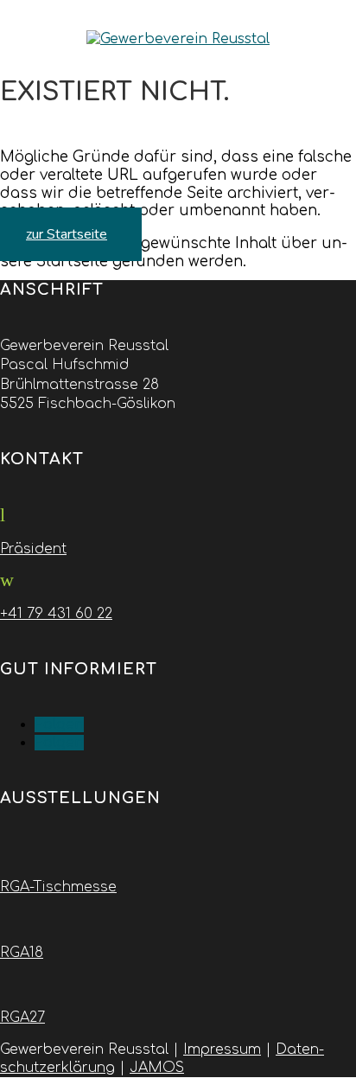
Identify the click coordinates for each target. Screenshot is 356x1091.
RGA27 (22, 1017)
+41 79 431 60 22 (56, 614)
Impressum (222, 1049)
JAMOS (157, 1067)
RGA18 (21, 952)
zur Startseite (66, 234)
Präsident (33, 549)
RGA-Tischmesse (58, 887)
